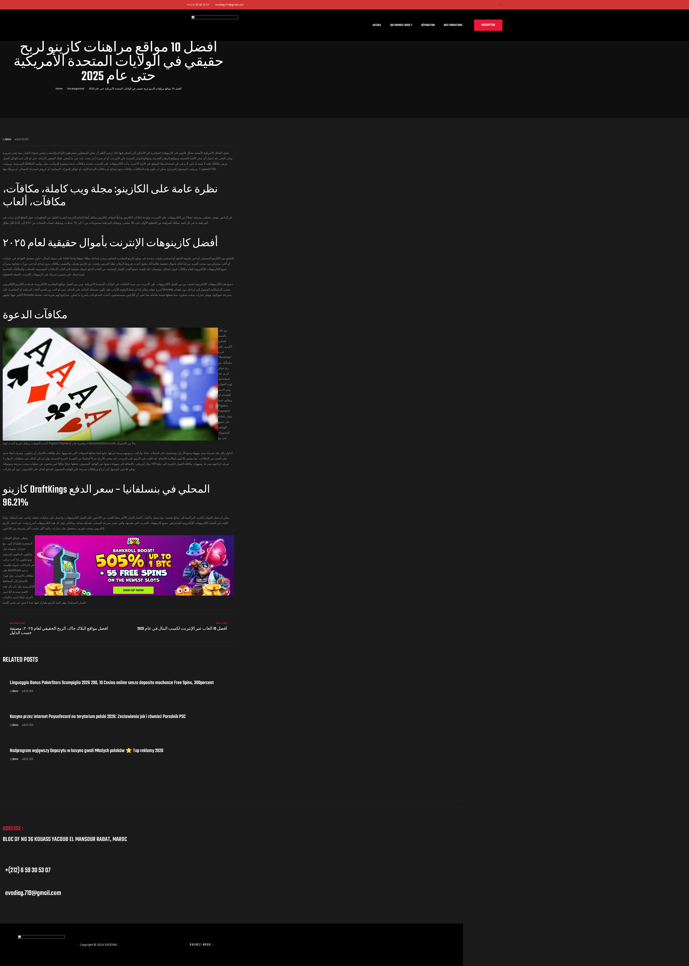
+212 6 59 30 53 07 (198, 4)
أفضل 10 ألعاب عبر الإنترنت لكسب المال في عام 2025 (177, 628)
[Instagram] (230, 945)
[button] (488, 25)
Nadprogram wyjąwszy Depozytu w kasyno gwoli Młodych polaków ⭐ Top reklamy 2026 (86, 751)
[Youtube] (287, 4)
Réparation (428, 25)
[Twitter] (276, 4)
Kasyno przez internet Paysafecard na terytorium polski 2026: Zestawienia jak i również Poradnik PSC (98, 717)
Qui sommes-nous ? (401, 25)
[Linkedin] (264, 4)
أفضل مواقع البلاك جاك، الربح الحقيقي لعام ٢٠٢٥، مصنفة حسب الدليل (60, 628)
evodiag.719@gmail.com (229, 4)
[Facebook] (253, 4)
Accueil (376, 25)
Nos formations (453, 25)
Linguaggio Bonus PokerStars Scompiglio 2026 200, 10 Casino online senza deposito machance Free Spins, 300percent (112, 683)
